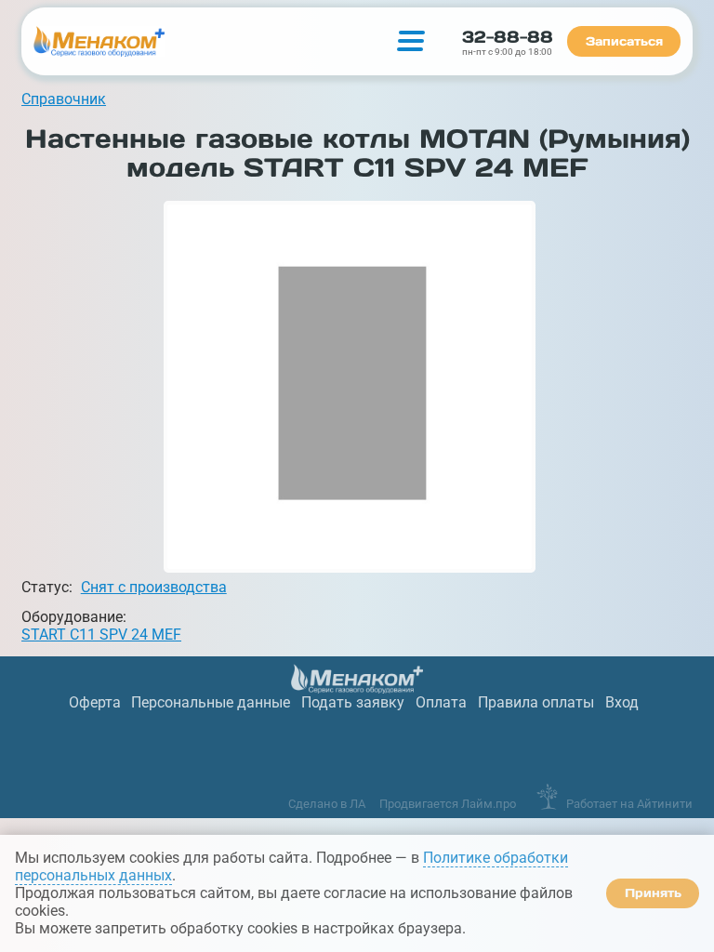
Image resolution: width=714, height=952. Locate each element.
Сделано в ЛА (326, 804)
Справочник (63, 99)
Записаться (624, 41)
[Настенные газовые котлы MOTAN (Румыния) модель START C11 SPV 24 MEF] (350, 387)
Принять (653, 893)
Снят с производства (154, 587)
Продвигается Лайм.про (447, 804)
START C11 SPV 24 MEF (101, 634)
